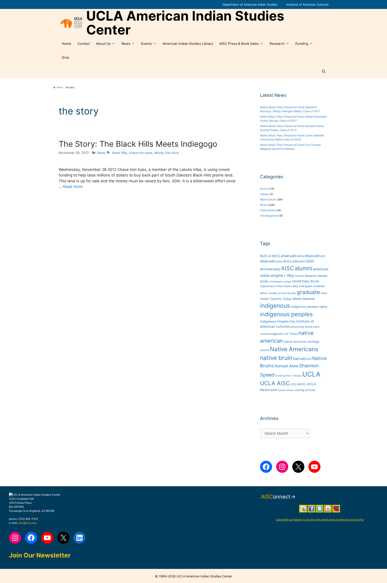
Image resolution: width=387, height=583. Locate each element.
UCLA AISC (275, 383)
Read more (73, 186)
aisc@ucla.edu (27, 523)
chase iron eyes (141, 153)
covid (296, 281)
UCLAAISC (298, 384)
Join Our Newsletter (40, 555)
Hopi (324, 293)
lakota (158, 153)
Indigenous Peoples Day (277, 321)
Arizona (299, 276)
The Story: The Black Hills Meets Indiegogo (138, 143)
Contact (83, 43)
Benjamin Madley (316, 276)
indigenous (275, 305)
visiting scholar (305, 390)
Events (146, 43)
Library (264, 194)
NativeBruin (302, 359)
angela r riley (282, 275)
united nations (286, 390)
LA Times (291, 334)
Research (277, 43)
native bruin (276, 357)
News (125, 43)
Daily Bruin (310, 281)
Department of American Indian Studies (250, 4)
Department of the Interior (276, 286)
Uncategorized (269, 215)
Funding (301, 43)
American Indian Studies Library (188, 43)
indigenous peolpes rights (309, 306)
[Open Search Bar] (324, 71)
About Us (103, 43)
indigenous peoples (286, 314)
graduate (308, 292)
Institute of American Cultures (307, 4)
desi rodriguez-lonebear (308, 286)
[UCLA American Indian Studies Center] (71, 23)
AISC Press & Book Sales (239, 43)
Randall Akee (286, 366)
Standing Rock (283, 375)
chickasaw (275, 281)
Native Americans (294, 349)
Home (66, 43)
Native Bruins (268, 199)
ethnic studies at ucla (273, 293)
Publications (267, 210)
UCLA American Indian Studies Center (185, 23)
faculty (291, 293)
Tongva (297, 375)
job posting (297, 326)
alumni (303, 268)
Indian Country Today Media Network (287, 299)
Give (65, 57)
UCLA (311, 374)
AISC (287, 268)
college (287, 281)
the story (172, 153)
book (264, 281)
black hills (119, 153)
